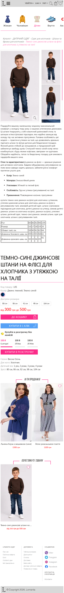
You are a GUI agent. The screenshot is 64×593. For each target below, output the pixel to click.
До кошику (19, 317)
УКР (45, 3)
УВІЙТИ (29, 3)
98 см (35, 304)
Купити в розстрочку (19, 352)
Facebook (53, 567)
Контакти (48, 579)
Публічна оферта (9, 555)
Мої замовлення (8, 563)
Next (28, 384)
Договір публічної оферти (33, 566)
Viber (51, 553)
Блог (4, 557)
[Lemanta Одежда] (3, 591)
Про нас (5, 552)
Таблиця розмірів (30, 552)
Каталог (7, 38)
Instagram (53, 562)
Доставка (27, 560)
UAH (38, 3)
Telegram (53, 557)
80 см (4, 304)
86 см (15, 304)
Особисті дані (8, 560)
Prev (4, 384)
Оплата (26, 557)
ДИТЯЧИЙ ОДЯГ (21, 38)
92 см (25, 304)
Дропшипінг (28, 555)
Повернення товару (30, 569)
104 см (46, 304)
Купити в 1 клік (19, 325)
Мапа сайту (28, 563)
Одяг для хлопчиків (40, 38)
